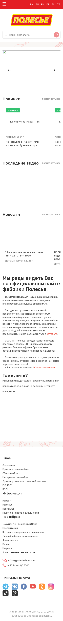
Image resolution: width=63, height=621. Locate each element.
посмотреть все (51, 98)
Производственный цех (16, 469)
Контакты (8, 508)
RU (37, 4)
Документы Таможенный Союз (20, 524)
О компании (9, 465)
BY (31, 4)
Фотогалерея (10, 540)
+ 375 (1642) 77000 (18, 565)
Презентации (10, 528)
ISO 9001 (7, 485)
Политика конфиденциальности (21, 512)
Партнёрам (11, 517)
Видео (6, 544)
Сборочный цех (11, 473)
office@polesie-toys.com (21, 560)
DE (48, 4)
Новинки (7, 504)
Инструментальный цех (16, 477)
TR (58, 4)
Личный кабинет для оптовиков (20, 536)
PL (53, 4)
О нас (7, 458)
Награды (7, 548)
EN (42, 4)
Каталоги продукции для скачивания (23, 532)
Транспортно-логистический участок (24, 481)
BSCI (5, 489)
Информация (12, 493)
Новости (7, 500)
